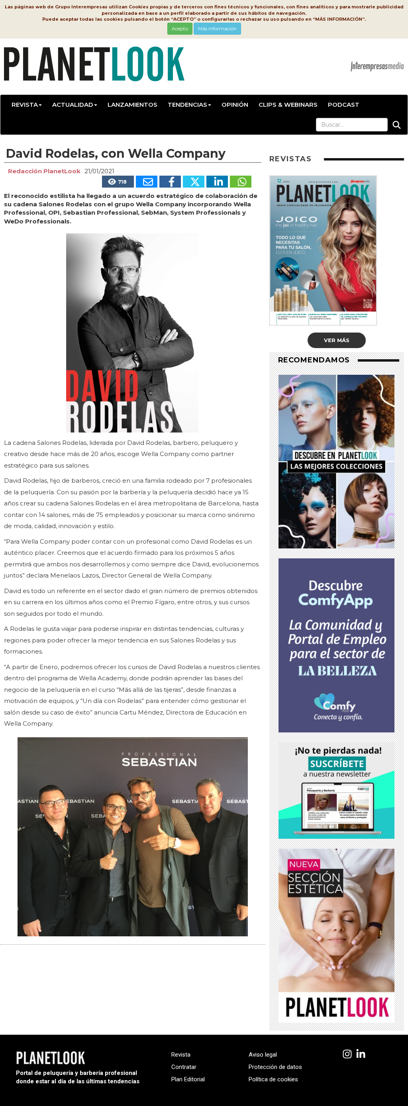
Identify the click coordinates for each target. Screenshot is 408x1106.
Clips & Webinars (288, 104)
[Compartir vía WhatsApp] (240, 182)
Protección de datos (275, 1067)
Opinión (235, 104)
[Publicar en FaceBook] (170, 182)
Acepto (180, 28)
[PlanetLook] (347, 1054)
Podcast (343, 104)
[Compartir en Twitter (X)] (193, 182)
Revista (25, 104)
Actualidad (72, 104)
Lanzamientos (132, 104)
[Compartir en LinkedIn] (217, 182)
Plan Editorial (188, 1079)
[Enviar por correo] (146, 182)
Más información (217, 28)
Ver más (336, 340)
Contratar (183, 1067)
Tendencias (187, 104)
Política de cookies (273, 1079)
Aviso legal (263, 1054)
